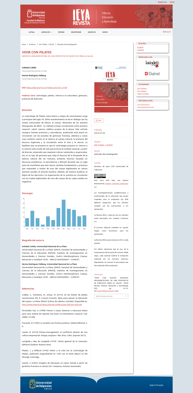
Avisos (105, 32)
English (140, 47)
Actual (32, 32)
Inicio (24, 44)
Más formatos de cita (104, 296)
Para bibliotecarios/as (145, 107)
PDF (99, 120)
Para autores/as (143, 105)
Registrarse (76, 32)
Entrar (61, 32)
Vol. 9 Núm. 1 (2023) (46, 44)
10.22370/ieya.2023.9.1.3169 (107, 291)
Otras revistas (143, 94)
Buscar (168, 32)
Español (140, 50)
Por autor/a (141, 91)
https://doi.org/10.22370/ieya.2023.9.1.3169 (46, 88)
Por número (142, 89)
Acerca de (45, 32)
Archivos (92, 32)
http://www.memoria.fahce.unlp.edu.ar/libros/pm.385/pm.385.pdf (52, 304)
